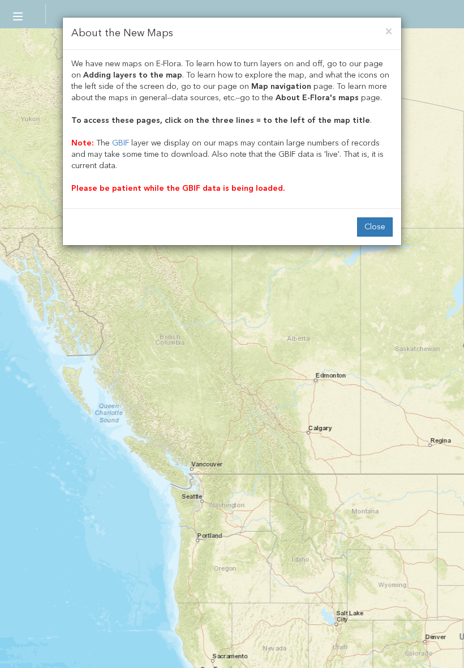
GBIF (120, 143)
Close (374, 227)
